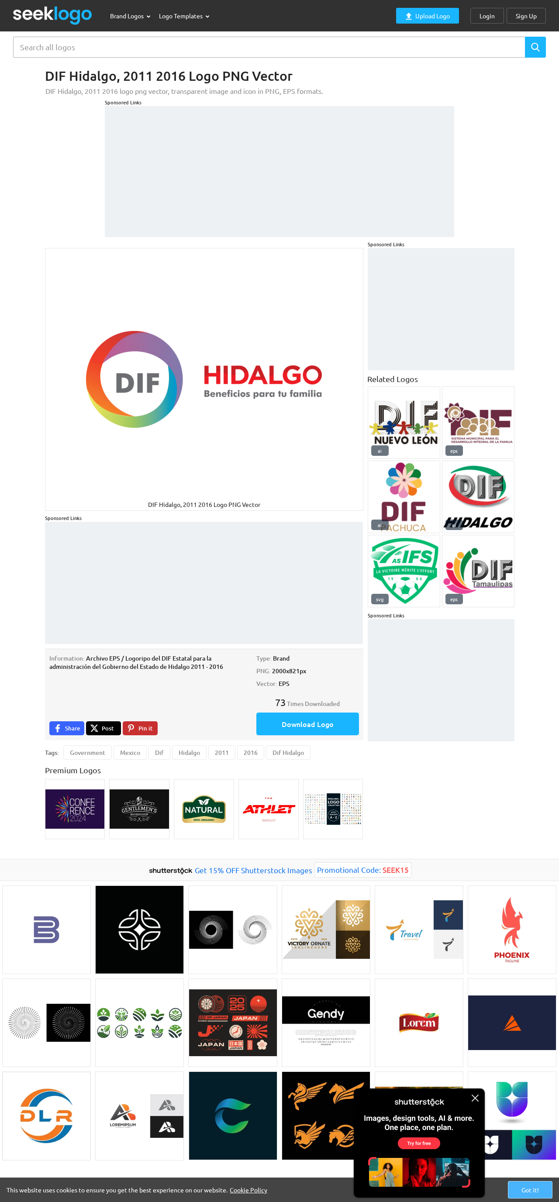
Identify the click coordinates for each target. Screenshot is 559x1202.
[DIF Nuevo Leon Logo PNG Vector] (404, 422)
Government (87, 752)
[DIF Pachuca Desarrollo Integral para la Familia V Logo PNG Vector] (404, 497)
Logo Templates (181, 16)
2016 (251, 752)
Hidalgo (189, 752)
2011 (222, 752)
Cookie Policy (248, 1190)
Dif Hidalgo (288, 752)
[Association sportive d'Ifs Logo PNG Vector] (404, 571)
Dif (159, 752)
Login (487, 16)
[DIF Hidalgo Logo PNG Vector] (478, 497)
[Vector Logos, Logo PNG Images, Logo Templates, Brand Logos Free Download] (53, 15)
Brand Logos (127, 16)
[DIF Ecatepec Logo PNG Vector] (478, 422)
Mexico (130, 752)
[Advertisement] (279, 167)
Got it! (530, 1190)
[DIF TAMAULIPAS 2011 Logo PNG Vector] (478, 571)
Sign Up (526, 16)
